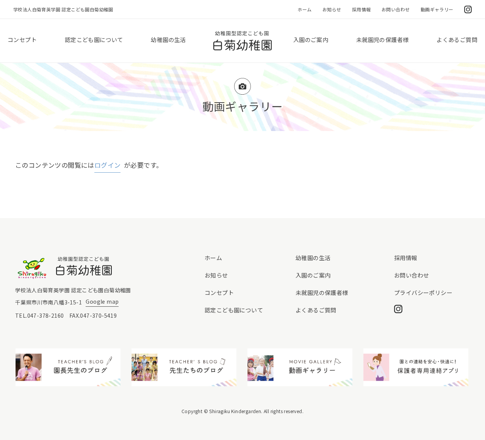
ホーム (304, 9)
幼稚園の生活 (168, 40)
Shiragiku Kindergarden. (235, 411)
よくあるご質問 (456, 40)
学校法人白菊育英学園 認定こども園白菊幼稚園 (63, 9)
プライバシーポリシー (423, 292)
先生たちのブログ (184, 367)
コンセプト (22, 40)
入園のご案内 (310, 40)
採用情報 (361, 9)
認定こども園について (94, 40)
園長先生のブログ (68, 367)
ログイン (107, 165)
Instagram (468, 9)
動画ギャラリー (437, 9)
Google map (102, 301)
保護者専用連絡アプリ (416, 367)
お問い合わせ (396, 9)
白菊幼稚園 (242, 41)
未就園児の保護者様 (382, 40)
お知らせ (331, 9)
